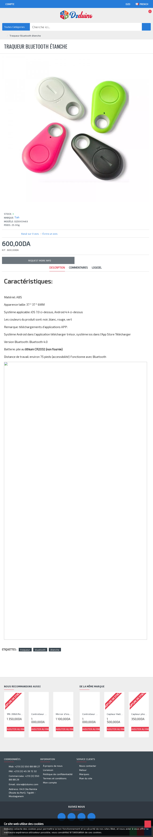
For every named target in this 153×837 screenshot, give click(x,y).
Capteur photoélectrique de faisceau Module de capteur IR (139, 714)
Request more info (39, 260)
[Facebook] (62, 817)
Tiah (17, 217)
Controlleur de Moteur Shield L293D (39, 714)
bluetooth (40, 649)
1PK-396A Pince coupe (15, 714)
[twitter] (91, 817)
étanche (54, 649)
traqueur (25, 649)
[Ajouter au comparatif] (14, 733)
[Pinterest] (81, 817)
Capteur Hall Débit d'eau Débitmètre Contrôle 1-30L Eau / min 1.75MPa (115, 714)
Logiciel (97, 267)
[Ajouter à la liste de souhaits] (9, 733)
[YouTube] (72, 817)
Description (57, 267)
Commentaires (78, 267)
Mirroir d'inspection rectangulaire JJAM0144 (64, 714)
